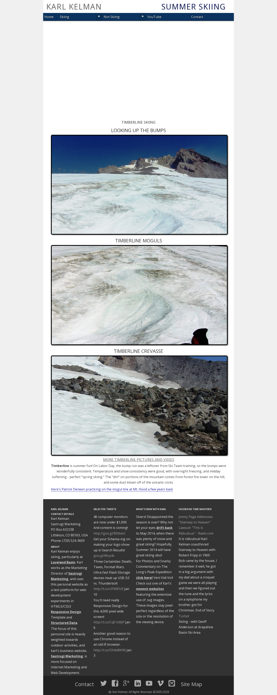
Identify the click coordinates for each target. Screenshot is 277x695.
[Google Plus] (126, 683)
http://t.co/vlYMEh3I (108, 589)
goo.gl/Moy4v (103, 555)
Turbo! (184, 616)
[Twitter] (103, 683)
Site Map (191, 684)
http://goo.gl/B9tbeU (109, 533)
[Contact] (171, 683)
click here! (144, 577)
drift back (164, 527)
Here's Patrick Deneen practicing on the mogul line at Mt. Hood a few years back (112, 489)
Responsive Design (66, 612)
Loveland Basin (63, 562)
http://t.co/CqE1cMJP (109, 622)
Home (49, 17)
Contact (197, 17)
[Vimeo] (160, 683)
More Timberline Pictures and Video (138, 459)
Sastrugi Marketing (67, 656)
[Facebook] (115, 683)
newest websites (150, 589)
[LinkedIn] (137, 683)
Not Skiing (112, 17)
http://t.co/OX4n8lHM (109, 650)
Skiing (64, 17)
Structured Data (64, 623)
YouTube (154, 17)
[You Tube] (149, 683)
